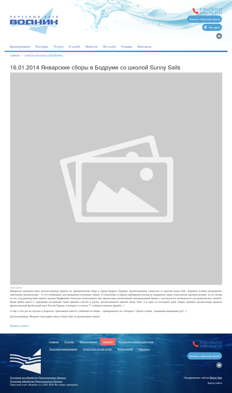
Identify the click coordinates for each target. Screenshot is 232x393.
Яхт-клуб (109, 46)
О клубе (74, 46)
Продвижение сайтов (203, 377)
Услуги (58, 46)
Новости (92, 46)
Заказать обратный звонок (204, 19)
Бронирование (20, 46)
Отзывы (126, 46)
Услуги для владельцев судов (136, 342)
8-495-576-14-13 (211, 9)
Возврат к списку (19, 325)
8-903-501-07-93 (211, 12)
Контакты (144, 46)
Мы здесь (214, 27)
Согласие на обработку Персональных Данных (38, 377)
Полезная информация (63, 349)
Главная (15, 55)
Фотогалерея (125, 349)
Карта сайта (215, 383)
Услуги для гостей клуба (97, 349)
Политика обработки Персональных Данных (36, 381)
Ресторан (42, 46)
